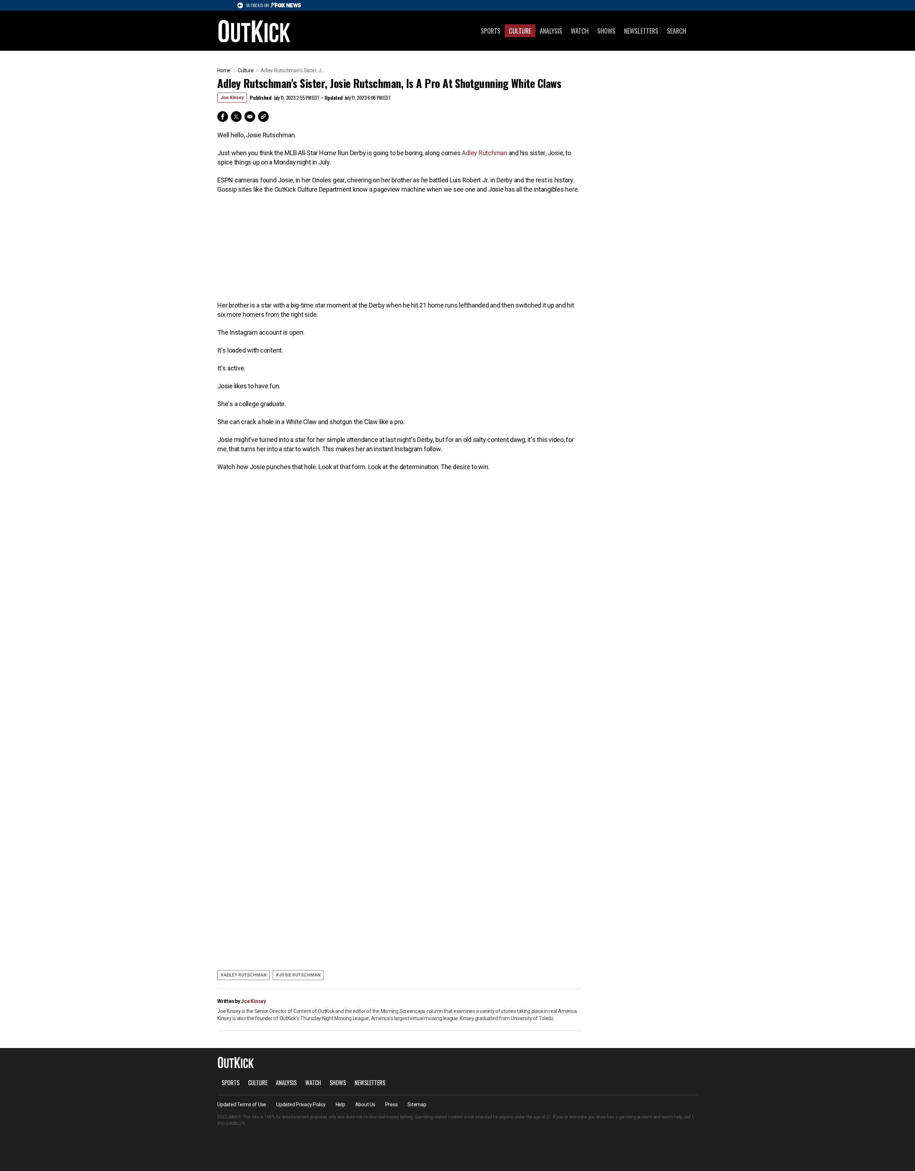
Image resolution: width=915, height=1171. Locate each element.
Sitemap (416, 1104)
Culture (520, 30)
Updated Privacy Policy (301, 1104)
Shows (606, 30)
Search (676, 30)
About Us (365, 1104)
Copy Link (263, 116)
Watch (580, 30)
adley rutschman (245, 975)
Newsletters (641, 30)
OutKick (254, 30)
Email (249, 116)
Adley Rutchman (484, 153)
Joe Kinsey (232, 97)
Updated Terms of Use (241, 1104)
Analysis (551, 30)
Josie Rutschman (300, 975)
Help (340, 1104)
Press (391, 1104)
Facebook (222, 116)
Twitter (236, 116)
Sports (490, 30)
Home (224, 70)
